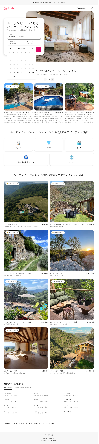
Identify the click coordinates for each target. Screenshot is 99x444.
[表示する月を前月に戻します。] (10, 48)
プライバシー (45, 441)
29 (33, 72)
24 (14, 72)
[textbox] (16, 43)
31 (14, 76)
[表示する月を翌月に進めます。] (32, 48)
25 (18, 72)
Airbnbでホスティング (85, 8)
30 (10, 76)
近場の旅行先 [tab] (8, 388)
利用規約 (53, 441)
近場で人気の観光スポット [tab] (23, 388)
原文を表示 (61, 2)
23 (10, 72)
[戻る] (45, 79)
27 (25, 72)
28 (29, 72)
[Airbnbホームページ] (9, 8)
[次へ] (52, 79)
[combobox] (24, 36)
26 (21, 72)
